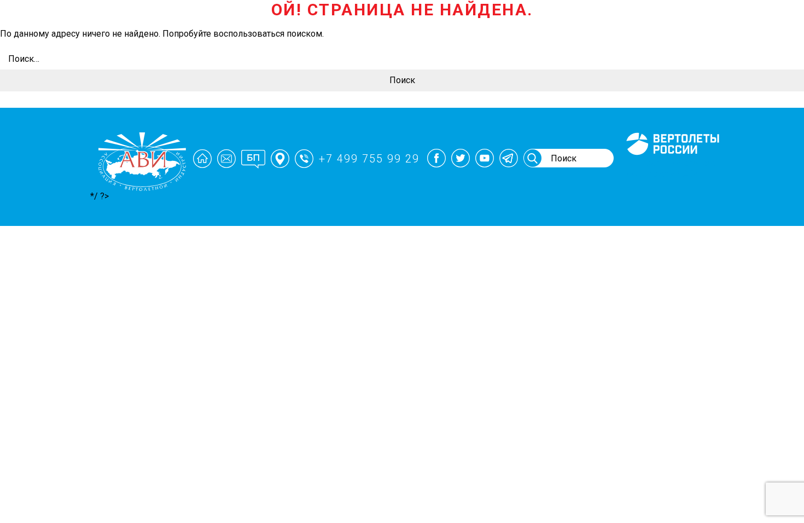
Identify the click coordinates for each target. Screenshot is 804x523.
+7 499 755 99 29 (369, 158)
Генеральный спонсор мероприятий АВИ (671, 168)
